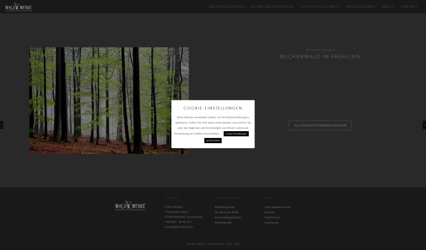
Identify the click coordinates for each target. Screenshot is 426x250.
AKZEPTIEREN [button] (213, 140)
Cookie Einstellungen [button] (236, 133)
